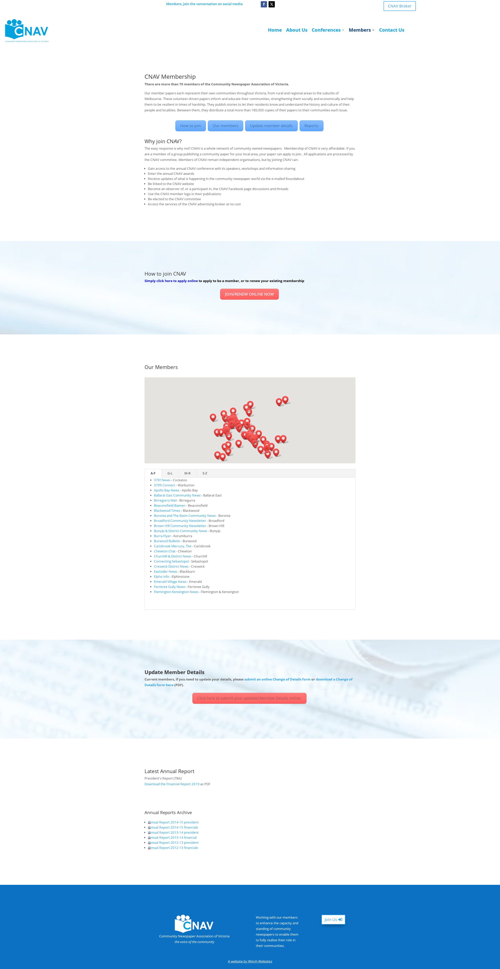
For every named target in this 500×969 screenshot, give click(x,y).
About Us (296, 31)
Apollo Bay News (166, 490)
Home (275, 31)
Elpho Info (161, 576)
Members (360, 31)
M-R (187, 473)
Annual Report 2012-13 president (173, 842)
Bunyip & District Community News (180, 531)
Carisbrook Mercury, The (172, 546)
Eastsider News (165, 571)
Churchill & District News (172, 556)
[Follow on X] (272, 4)
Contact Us (391, 31)
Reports (311, 125)
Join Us (331, 919)
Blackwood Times (167, 510)
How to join (190, 125)
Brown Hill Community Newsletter (180, 525)
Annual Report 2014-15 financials (173, 827)
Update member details (271, 125)
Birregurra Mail (165, 500)
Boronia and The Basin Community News (185, 515)
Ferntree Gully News (169, 586)
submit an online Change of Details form (277, 679)
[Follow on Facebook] (264, 4)
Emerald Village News (170, 581)
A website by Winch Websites (250, 961)
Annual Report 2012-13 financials (173, 847)
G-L (169, 473)
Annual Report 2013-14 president (173, 832)
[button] (253, 429)
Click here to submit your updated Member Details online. (249, 698)
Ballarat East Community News (177, 495)
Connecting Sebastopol (171, 561)
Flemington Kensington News (176, 591)
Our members (225, 125)
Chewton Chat (164, 551)
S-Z (205, 473)
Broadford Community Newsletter (180, 520)
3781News (162, 480)
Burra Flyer (162, 536)
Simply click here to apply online (171, 281)
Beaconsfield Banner (169, 505)
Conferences (326, 31)
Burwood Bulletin (167, 541)
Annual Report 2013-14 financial (172, 837)
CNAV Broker (400, 6)
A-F (153, 473)
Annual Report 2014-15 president (173, 822)
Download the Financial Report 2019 (172, 784)
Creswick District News (171, 566)
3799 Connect (164, 485)
